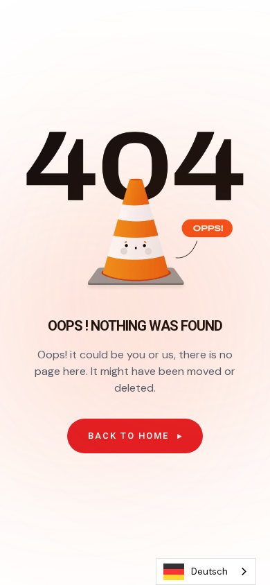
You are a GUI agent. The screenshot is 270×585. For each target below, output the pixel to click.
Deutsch (209, 571)
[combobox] (206, 571)
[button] (135, 436)
